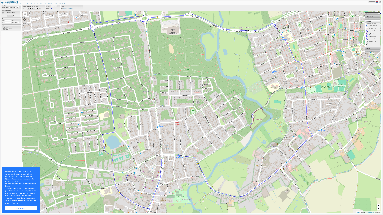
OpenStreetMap (370, 212)
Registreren (5, 27)
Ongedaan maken (373, 25)
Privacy (42, 3)
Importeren (5, 29)
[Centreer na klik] (367, 41)
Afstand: (24, 6)
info (370, 34)
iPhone (57, 3)
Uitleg (38, 3)
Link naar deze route (68, 8)
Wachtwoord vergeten (8, 28)
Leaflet (358, 212)
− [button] (378, 208)
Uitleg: (47, 8)
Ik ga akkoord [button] (20, 208)
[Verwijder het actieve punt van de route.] (367, 28)
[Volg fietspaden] (367, 39)
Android (53, 3)
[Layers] (25, 14)
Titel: (3, 12)
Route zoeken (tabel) (14, 3)
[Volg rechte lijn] (367, 31)
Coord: (62, 6)
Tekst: (3, 14)
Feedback (62, 3)
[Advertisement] (9, 64)
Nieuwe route (5, 3)
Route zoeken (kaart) (25, 3)
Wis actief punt (372, 28)
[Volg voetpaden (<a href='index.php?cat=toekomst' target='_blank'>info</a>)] (367, 33)
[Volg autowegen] (367, 36)
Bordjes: (48, 6)
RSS (49, 3)
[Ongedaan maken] (367, 26)
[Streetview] (367, 44)
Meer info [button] (15, 203)
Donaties (33, 3)
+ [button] (378, 205)
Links (46, 3)
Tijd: (23, 8)
